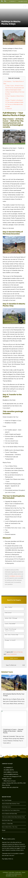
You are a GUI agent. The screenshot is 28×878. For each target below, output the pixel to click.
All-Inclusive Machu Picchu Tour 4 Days (13, 695)
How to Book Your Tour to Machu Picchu (11, 810)
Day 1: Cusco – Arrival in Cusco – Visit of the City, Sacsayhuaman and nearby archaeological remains (14, 88)
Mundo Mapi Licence (6, 807)
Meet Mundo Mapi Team (7, 820)
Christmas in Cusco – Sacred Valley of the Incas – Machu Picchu (13, 731)
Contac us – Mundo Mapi (7, 823)
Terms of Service (18, 652)
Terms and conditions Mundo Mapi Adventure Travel (13, 817)
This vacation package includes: (14, 102)
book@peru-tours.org (15, 576)
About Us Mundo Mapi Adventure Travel (11, 803)
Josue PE (19, 876)
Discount (8, 108)
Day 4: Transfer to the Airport (14, 100)
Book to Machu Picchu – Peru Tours (9, 827)
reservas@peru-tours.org (22, 1)
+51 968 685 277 (12, 1)
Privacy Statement (11, 654)
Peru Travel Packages (6, 800)
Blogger (3, 830)
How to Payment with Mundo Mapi (9, 813)
